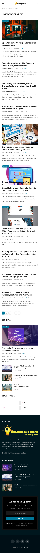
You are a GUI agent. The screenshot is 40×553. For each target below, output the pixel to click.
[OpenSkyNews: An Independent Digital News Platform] (20, 30)
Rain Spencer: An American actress (25, 375)
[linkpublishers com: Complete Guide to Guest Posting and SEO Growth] (20, 175)
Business (5, 21)
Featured (5, 326)
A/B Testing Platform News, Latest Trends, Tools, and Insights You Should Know (19, 86)
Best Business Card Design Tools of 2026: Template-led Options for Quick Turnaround (18, 231)
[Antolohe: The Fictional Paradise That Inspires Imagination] (7, 368)
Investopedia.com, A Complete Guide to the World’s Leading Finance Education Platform (19, 254)
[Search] (37, 3)
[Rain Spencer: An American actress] (7, 377)
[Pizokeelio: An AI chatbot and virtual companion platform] (20, 335)
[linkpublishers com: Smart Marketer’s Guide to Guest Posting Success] (20, 134)
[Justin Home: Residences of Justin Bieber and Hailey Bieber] (7, 387)
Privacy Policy (18, 525)
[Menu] (3, 3)
